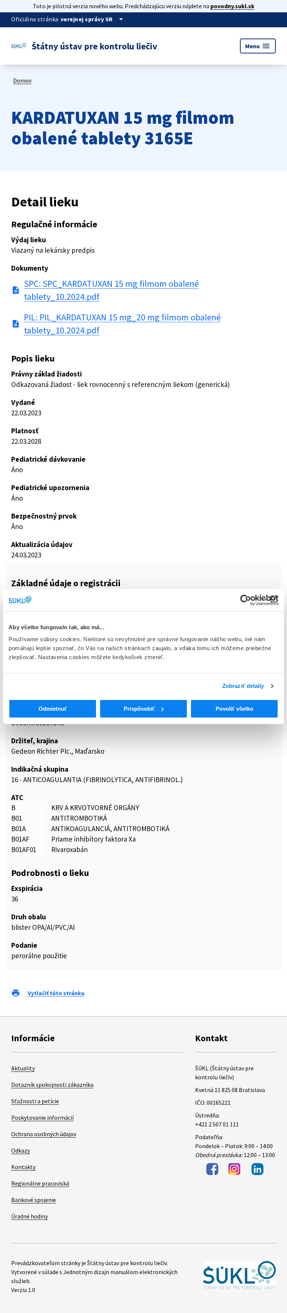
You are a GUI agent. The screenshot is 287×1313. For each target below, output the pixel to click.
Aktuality (23, 1068)
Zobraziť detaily (243, 686)
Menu (258, 45)
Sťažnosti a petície (35, 1101)
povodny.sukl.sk (232, 6)
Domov (22, 80)
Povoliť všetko (234, 708)
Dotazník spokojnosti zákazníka (52, 1084)
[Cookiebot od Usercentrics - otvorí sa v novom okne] (245, 600)
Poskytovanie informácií (42, 1117)
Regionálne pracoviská (40, 1183)
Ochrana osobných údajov (43, 1134)
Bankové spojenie (33, 1199)
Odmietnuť (52, 708)
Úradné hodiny (29, 1216)
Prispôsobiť (139, 708)
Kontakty (23, 1167)
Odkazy (20, 1150)
